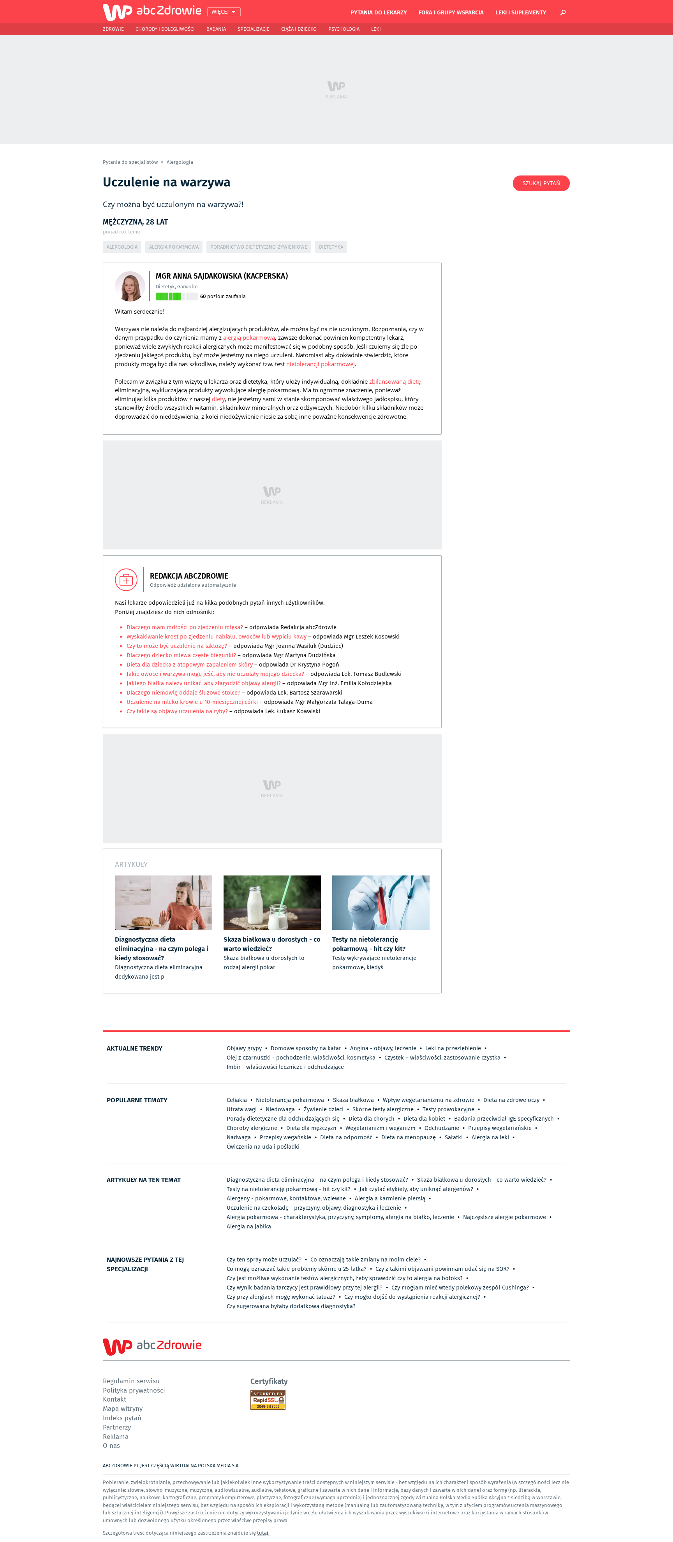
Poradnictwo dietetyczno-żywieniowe (258, 247)
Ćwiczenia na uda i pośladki (263, 1146)
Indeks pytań (122, 1418)
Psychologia (343, 29)
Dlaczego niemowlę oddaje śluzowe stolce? (184, 692)
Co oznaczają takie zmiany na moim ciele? (365, 1259)
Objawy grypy (244, 1048)
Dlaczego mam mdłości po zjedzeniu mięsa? (186, 627)
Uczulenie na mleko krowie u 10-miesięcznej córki (192, 702)
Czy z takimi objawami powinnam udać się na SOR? (442, 1269)
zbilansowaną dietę (395, 381)
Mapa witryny (123, 1408)
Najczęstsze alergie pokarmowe (504, 1217)
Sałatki (454, 1137)
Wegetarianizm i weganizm (380, 1128)
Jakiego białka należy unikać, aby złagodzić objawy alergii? (204, 683)
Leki (376, 29)
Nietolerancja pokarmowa (290, 1100)
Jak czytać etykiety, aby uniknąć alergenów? (416, 1189)
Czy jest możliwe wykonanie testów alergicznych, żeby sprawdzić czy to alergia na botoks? (345, 1278)
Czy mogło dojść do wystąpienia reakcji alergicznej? (412, 1297)
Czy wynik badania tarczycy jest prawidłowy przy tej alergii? (304, 1287)
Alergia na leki (490, 1137)
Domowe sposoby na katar (306, 1048)
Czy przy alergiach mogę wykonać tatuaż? (281, 1297)
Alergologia (180, 162)
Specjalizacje (254, 29)
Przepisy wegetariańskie (500, 1128)
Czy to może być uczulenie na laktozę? (177, 646)
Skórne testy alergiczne (383, 1109)
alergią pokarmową (249, 337)
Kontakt (114, 1399)
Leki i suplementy (520, 12)
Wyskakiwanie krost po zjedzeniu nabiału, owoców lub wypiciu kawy (217, 636)
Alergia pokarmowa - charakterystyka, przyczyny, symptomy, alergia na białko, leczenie (340, 1217)
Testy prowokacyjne (448, 1109)
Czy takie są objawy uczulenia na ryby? (177, 711)
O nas (111, 1445)
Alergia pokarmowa (174, 247)
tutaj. (263, 1533)
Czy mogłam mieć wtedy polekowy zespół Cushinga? (460, 1287)
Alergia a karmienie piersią (390, 1198)
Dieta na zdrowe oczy (511, 1100)
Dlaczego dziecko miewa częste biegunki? (182, 655)
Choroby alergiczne (252, 1128)
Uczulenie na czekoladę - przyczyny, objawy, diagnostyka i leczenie (314, 1207)
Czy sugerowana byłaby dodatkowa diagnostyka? (291, 1306)
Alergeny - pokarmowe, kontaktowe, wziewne (286, 1198)
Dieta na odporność (346, 1137)
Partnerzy (117, 1427)
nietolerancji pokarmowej (320, 364)
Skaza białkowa (353, 1100)
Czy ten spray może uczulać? (264, 1259)
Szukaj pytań (541, 183)
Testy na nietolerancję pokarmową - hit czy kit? (289, 1189)
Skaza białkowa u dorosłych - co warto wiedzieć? (481, 1179)
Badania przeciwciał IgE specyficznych (504, 1118)
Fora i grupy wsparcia (451, 12)
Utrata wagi (242, 1109)
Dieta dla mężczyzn (311, 1128)
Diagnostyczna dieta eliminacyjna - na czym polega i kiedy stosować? (317, 1179)
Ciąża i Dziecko (299, 29)
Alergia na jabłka (249, 1226)
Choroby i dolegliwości (165, 29)
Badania (216, 29)
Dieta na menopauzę (408, 1137)
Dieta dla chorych (372, 1118)
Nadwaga (239, 1137)
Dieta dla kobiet (424, 1118)
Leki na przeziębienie (453, 1048)
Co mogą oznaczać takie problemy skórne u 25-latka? (296, 1269)
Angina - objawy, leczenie (383, 1048)
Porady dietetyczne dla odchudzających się (283, 1118)
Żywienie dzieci (324, 1109)
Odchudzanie (442, 1128)
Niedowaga (280, 1109)
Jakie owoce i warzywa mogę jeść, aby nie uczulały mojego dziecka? (215, 674)
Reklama (116, 1436)
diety (218, 399)
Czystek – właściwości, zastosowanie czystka (442, 1057)
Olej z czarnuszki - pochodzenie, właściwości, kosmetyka (301, 1057)
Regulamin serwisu (131, 1381)
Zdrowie (113, 29)
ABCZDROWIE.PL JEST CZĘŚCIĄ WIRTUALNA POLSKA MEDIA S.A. (171, 1465)
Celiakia (237, 1100)
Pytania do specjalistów (131, 162)
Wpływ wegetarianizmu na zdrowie (428, 1100)
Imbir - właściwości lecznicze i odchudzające (285, 1067)
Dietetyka (331, 247)
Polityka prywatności (134, 1390)
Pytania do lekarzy (379, 12)
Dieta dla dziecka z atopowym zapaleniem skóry (190, 664)
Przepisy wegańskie (285, 1137)
